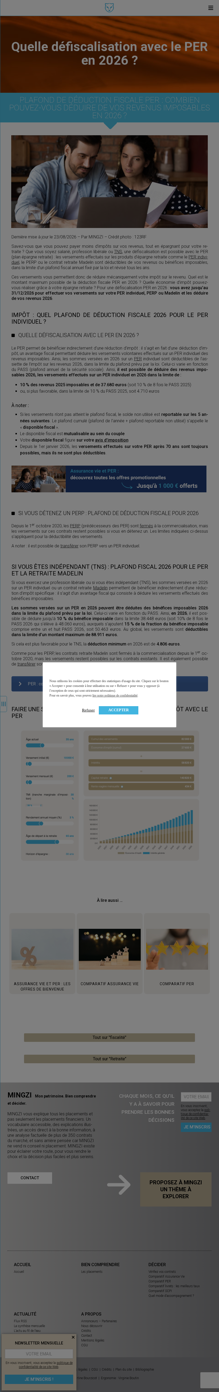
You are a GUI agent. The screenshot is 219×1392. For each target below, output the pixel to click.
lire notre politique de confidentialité (115, 695)
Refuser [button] (88, 710)
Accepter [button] (118, 710)
